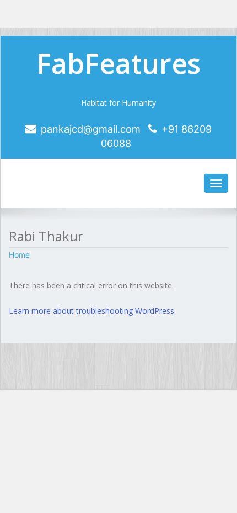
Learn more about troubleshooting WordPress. (92, 310)
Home (19, 254)
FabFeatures (118, 63)
